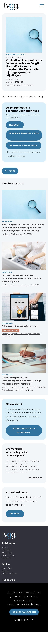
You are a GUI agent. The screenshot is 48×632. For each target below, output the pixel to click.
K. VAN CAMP (12, 79)
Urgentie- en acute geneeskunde (25, 334)
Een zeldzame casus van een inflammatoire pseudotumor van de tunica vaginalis (21, 278)
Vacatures (6, 558)
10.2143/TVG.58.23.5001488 (22, 85)
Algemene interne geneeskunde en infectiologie (23, 387)
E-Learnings (7, 323)
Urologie (10, 82)
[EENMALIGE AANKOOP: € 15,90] (24, 137)
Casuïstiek (7, 272)
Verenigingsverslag (15, 54)
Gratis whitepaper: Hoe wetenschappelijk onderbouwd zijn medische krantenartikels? (21, 381)
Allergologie (7, 390)
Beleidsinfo (7, 221)
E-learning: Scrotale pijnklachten (20, 326)
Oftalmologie (16, 234)
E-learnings (7, 568)
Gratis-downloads (9, 573)
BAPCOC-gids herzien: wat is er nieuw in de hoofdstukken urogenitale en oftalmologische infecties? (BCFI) (23, 227)
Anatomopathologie (20, 285)
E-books (6, 571)
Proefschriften (8, 555)
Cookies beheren (24, 620)
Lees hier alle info (15, 156)
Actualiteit (7, 375)
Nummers (6, 550)
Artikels (5, 547)
